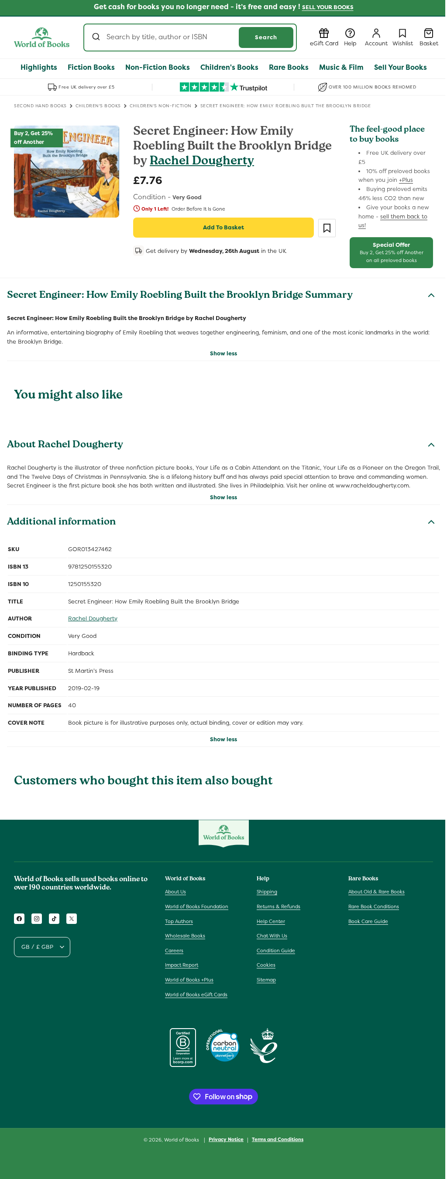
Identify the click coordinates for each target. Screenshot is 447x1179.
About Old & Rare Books (376, 891)
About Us (175, 891)
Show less (223, 353)
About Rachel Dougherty (65, 445)
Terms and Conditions (277, 1139)
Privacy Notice (226, 1139)
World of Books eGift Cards (196, 994)
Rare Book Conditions (373, 906)
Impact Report (181, 965)
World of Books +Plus (189, 979)
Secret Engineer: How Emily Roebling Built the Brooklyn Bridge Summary (180, 296)
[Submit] (97, 37)
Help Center (271, 921)
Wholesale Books (185, 935)
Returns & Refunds (278, 906)
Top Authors (179, 921)
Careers (174, 950)
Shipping (267, 891)
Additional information (61, 522)
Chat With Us (272, 935)
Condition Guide (276, 950)
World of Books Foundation (196, 906)
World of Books (182, 1139)
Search (266, 37)
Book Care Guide (368, 921)
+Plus (406, 180)
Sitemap (266, 979)
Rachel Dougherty (202, 162)
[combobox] (190, 37)
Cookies (266, 965)
